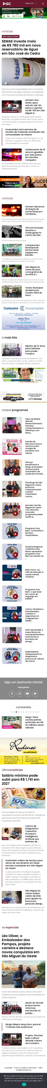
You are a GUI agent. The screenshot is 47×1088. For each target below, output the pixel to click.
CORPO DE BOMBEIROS (10, 111)
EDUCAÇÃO (6, 1013)
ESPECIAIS (6, 1044)
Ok (24, 1084)
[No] (44, 1080)
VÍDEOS (5, 160)
